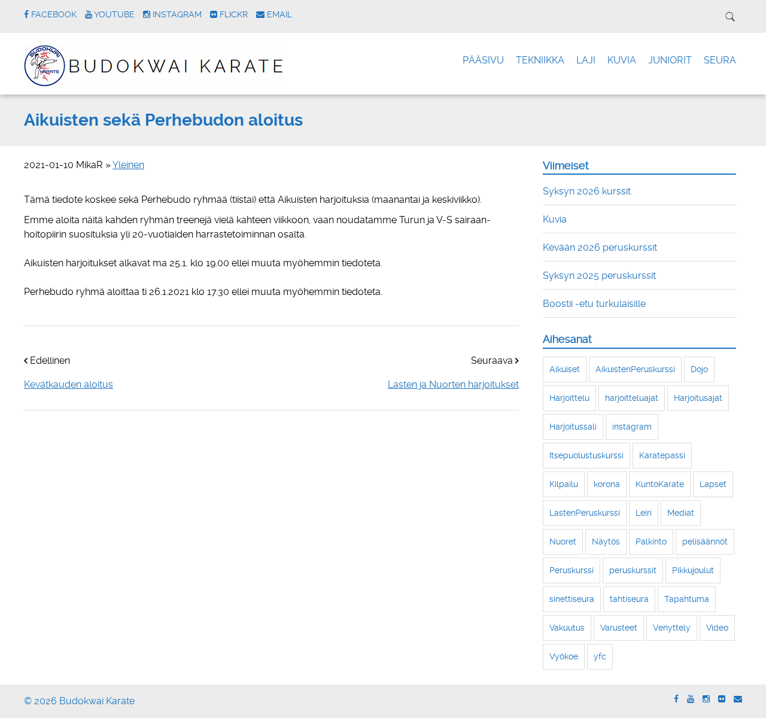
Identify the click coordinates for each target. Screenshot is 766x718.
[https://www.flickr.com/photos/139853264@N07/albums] (721, 699)
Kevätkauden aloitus (68, 384)
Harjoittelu (569, 398)
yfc (600, 656)
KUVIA (621, 60)
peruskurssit (632, 570)
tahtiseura (629, 599)
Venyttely (672, 627)
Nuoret (562, 541)
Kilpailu (563, 484)
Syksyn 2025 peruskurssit (599, 275)
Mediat (680, 513)
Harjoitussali (573, 426)
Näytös (606, 541)
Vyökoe (563, 656)
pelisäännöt (705, 541)
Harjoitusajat (698, 398)
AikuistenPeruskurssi (635, 369)
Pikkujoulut (693, 570)
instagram (632, 426)
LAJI (585, 60)
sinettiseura (571, 599)
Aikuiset (564, 369)
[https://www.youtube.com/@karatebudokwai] (690, 699)
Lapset (713, 484)
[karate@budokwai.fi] (738, 699)
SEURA (720, 60)
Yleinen (128, 165)
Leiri (644, 513)
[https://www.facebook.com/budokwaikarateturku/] (676, 699)
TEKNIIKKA (540, 60)
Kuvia (555, 219)
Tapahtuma (686, 599)
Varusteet (618, 627)
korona (607, 484)
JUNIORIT (670, 60)
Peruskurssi (571, 570)
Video (717, 627)
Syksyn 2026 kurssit (587, 191)
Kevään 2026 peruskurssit (600, 247)
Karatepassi (662, 455)
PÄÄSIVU (483, 60)
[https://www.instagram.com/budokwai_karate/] (706, 699)
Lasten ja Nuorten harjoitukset (453, 384)
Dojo (699, 369)
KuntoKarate (660, 484)
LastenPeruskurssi (584, 513)
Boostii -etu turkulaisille (594, 303)
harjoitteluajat (631, 398)
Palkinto (651, 541)
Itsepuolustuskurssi (586, 455)
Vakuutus (567, 627)
